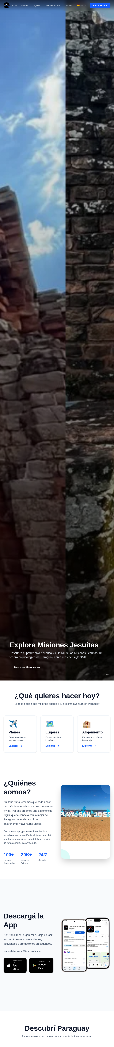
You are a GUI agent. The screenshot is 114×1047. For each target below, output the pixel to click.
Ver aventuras (22, 667)
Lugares (36, 5)
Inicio (14, 5)
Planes (24, 5)
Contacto (69, 5)
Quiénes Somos (52, 5)
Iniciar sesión (100, 5)
